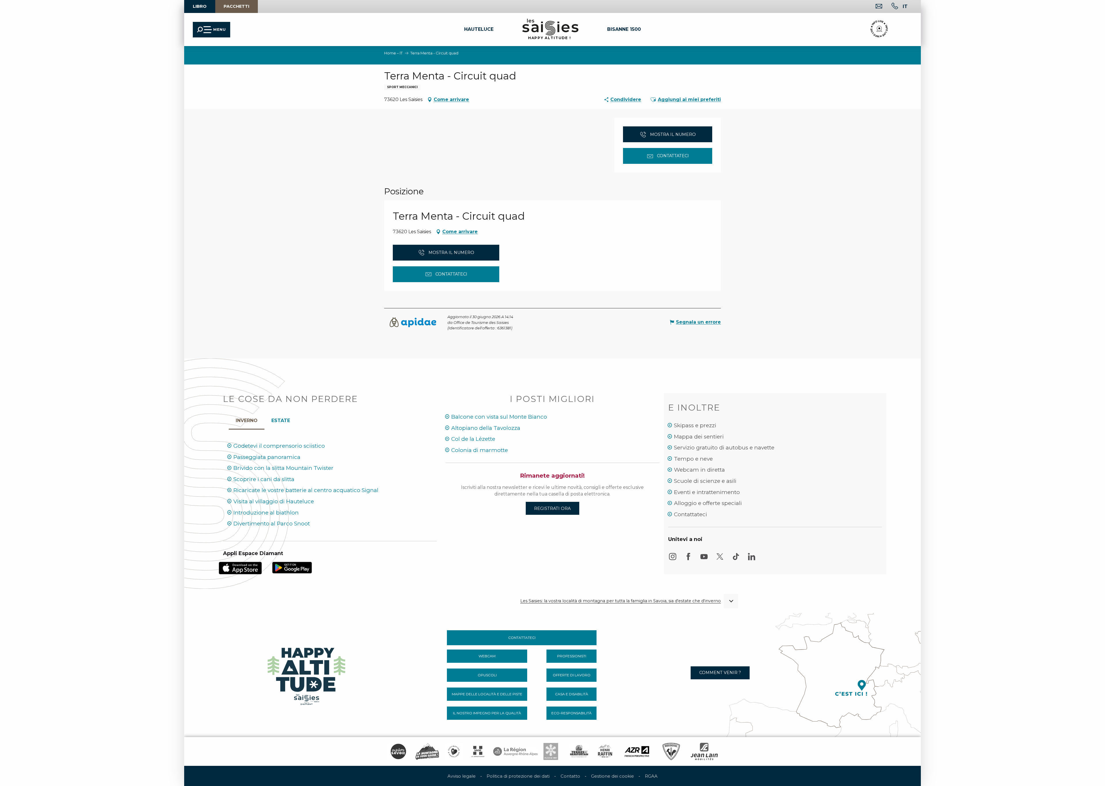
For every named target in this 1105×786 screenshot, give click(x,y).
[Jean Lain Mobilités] (704, 751)
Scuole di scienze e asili (705, 481)
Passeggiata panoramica (266, 457)
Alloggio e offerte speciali (708, 503)
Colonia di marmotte (479, 450)
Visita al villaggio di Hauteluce (273, 501)
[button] (106, 55)
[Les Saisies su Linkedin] (751, 559)
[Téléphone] (890, 7)
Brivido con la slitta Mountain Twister (283, 468)
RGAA (651, 776)
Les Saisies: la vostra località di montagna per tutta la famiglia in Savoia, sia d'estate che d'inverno (620, 601)
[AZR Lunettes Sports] (637, 751)
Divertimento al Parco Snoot (271, 523)
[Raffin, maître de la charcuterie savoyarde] (605, 751)
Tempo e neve (693, 458)
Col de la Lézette (473, 439)
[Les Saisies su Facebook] (688, 559)
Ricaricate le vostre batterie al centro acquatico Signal (305, 490)
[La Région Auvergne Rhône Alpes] (515, 751)
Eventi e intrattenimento (707, 492)
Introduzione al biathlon (266, 512)
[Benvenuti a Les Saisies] (307, 674)
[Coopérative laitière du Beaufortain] (579, 751)
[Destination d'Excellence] (453, 751)
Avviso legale (461, 776)
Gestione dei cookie (612, 776)
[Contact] (874, 7)
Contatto (570, 776)
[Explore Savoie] (398, 751)
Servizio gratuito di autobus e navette (724, 447)
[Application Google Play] (292, 567)
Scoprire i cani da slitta (263, 479)
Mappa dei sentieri (699, 436)
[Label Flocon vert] (550, 751)
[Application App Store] (240, 567)
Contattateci (690, 514)
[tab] (246, 419)
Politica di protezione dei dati (518, 776)
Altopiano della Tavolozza (485, 428)
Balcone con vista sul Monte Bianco (499, 416)
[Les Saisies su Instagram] (672, 559)
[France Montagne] (427, 751)
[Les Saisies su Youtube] (704, 559)
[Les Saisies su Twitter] (720, 559)
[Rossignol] (671, 751)
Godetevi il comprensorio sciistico (279, 446)
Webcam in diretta (699, 469)
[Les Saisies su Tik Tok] (735, 559)
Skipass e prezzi (695, 425)
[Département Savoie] (477, 751)
